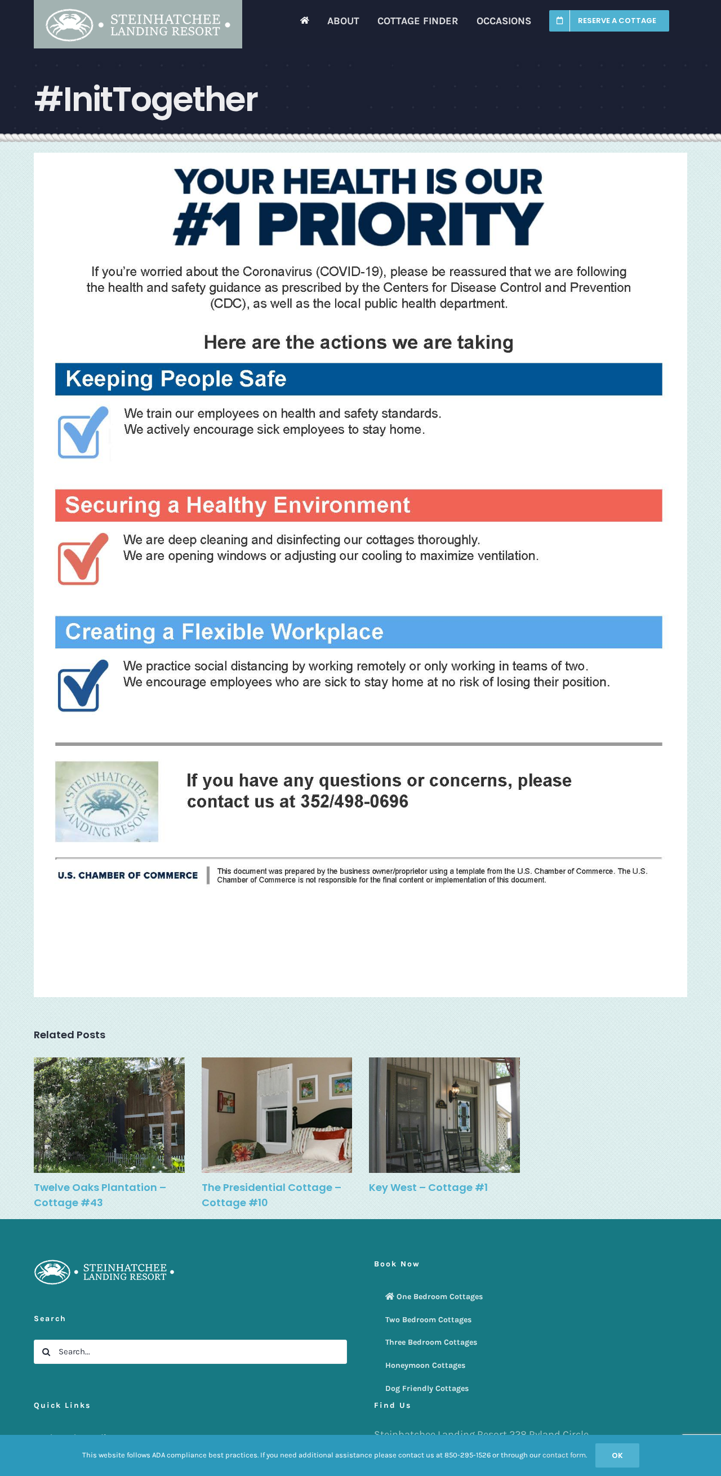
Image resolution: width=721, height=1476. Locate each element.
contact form (564, 1455)
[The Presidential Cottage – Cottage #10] (277, 1115)
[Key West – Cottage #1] (444, 1115)
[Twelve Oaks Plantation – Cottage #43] (109, 1115)
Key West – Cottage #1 (428, 1187)
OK (617, 1455)
